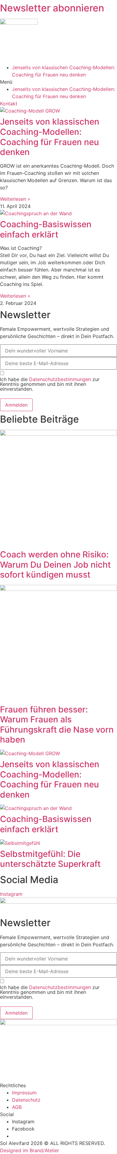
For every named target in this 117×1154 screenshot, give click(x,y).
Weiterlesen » (15, 199)
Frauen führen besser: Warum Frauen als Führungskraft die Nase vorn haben (57, 724)
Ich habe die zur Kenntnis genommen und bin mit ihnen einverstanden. (50, 384)
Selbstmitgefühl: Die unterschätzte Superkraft (50, 859)
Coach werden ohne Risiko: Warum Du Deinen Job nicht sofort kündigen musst (55, 564)
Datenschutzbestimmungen (60, 379)
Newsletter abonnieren (52, 8)
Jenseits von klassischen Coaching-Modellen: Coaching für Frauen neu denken (49, 136)
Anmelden (16, 405)
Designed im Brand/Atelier (29, 1150)
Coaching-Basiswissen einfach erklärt (46, 229)
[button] (58, 81)
